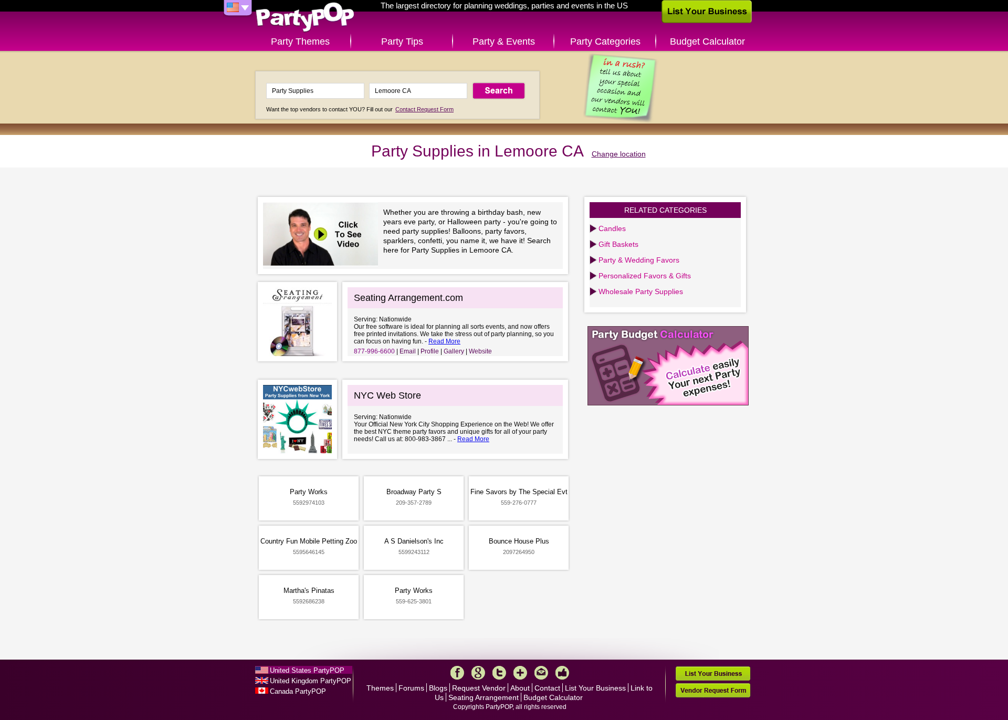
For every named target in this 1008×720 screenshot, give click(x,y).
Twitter (499, 673)
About (520, 688)
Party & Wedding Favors (638, 260)
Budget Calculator (707, 41)
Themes (380, 688)
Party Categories (605, 41)
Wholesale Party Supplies (640, 291)
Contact (547, 688)
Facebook (457, 673)
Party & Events (503, 41)
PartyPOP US (305, 17)
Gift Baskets (618, 244)
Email (408, 351)
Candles (612, 228)
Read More (444, 341)
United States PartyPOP (307, 670)
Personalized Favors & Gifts (644, 276)
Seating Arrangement (483, 697)
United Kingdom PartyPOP (310, 681)
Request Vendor (479, 688)
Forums (411, 688)
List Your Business (595, 688)
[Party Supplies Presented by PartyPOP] (323, 235)
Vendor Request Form (713, 690)
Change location (619, 154)
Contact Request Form (424, 109)
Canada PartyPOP (298, 691)
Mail (541, 673)
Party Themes (300, 41)
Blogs (438, 688)
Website (480, 351)
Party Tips (402, 41)
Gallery (454, 351)
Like (562, 673)
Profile (430, 351)
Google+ (478, 673)
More (520, 673)
